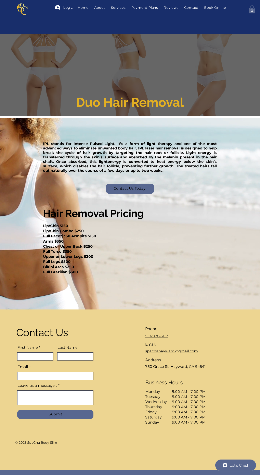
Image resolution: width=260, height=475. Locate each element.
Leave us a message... (37, 385)
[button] (118, 7)
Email (22, 367)
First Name (27, 347)
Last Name (67, 347)
